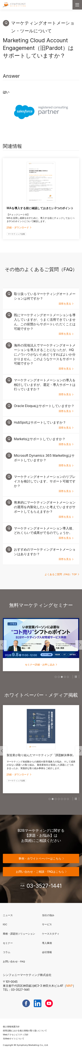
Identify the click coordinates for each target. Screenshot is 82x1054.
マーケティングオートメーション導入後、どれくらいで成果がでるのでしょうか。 (45, 533)
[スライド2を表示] (59, 677)
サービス (47, 924)
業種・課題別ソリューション (19, 933)
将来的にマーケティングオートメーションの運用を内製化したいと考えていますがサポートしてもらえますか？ (45, 509)
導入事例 (47, 942)
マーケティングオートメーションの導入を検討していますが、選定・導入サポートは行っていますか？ (45, 387)
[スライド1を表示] (56, 677)
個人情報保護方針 (11, 1026)
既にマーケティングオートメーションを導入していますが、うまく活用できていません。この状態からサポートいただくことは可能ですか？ (45, 324)
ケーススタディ (50, 933)
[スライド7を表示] (68, 799)
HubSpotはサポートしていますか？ (42, 424)
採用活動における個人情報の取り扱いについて (25, 1030)
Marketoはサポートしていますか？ (42, 441)
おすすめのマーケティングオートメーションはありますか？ (45, 554)
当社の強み (48, 915)
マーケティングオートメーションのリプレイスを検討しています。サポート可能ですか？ (45, 484)
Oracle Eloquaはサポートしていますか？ (44, 408)
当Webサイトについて (13, 1038)
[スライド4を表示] (65, 677)
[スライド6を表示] (65, 799)
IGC (17, 924)
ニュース (8, 915)
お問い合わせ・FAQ (14, 961)
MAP (69, 986)
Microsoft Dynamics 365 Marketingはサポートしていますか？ (44, 460)
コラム (6, 952)
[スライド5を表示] (68, 677)
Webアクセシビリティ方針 (15, 1034)
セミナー (8, 942)
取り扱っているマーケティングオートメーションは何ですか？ (45, 298)
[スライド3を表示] (62, 677)
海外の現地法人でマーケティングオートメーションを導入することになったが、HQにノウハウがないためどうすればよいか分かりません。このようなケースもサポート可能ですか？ (45, 356)
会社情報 (47, 952)
